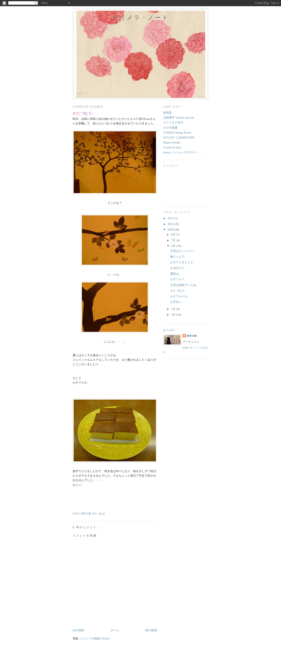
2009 (171, 229)
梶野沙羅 (192, 336)
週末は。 (176, 273)
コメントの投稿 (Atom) (95, 638)
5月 (173, 309)
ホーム (114, 630)
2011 (171, 218)
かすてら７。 (178, 279)
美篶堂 (167, 112)
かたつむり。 (178, 290)
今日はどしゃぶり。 (183, 250)
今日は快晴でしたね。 (184, 285)
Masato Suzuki (171, 142)
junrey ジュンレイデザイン (180, 152)
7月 (173, 240)
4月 (173, 314)
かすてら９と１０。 (183, 262)
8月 (173, 234)
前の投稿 (151, 630)
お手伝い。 (177, 301)
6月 (173, 245)
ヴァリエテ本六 (173, 122)
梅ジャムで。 (178, 256)
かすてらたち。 (180, 296)
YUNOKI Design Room (177, 132)
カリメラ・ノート (141, 17)
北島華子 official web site (178, 117)
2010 (171, 224)
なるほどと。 (178, 267)
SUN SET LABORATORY (179, 137)
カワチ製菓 (170, 127)
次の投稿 (78, 630)
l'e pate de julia (172, 147)
